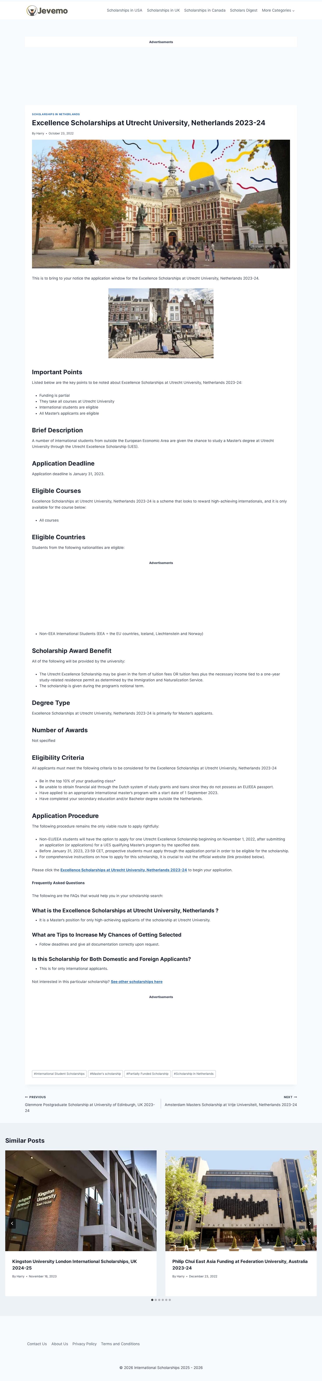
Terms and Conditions (120, 1344)
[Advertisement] (161, 74)
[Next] (309, 1223)
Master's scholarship (105, 1073)
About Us (59, 1344)
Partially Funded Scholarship (147, 1073)
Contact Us (37, 1344)
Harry (40, 133)
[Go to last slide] (12, 1223)
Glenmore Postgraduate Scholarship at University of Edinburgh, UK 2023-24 (90, 1104)
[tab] (152, 1300)
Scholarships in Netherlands (56, 114)
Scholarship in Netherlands (194, 1073)
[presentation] (81, 1200)
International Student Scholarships (59, 1073)
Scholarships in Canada (205, 10)
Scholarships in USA (124, 10)
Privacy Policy (85, 1344)
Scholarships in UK (163, 10)
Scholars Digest (243, 10)
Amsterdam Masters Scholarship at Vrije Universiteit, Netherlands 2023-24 (231, 1101)
